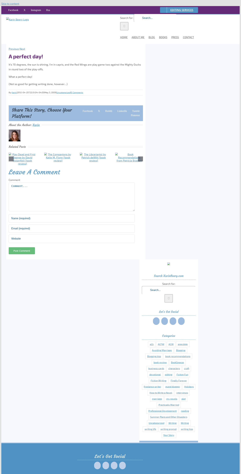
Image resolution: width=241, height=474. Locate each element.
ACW (171, 344)
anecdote (183, 344)
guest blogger (172, 386)
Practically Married (169, 404)
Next (22, 48)
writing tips (187, 429)
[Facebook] (156, 321)
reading (185, 410)
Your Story (168, 435)
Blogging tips (154, 356)
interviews (182, 392)
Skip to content (10, 3)
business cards (156, 368)
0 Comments (77, 92)
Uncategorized (63, 92)
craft (186, 368)
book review (160, 362)
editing (168, 374)
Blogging (180, 350)
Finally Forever (179, 380)
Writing (173, 423)
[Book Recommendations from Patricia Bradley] (129, 160)
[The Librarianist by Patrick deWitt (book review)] (94, 160)
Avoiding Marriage (162, 350)
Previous (14, 48)
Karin (14, 92)
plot (183, 398)
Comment (14, 179)
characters (174, 368)
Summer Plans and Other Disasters (168, 417)
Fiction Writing (158, 380)
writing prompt (169, 429)
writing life (150, 429)
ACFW (161, 344)
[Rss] (181, 321)
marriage (157, 398)
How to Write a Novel (161, 392)
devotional (155, 374)
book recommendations (177, 356)
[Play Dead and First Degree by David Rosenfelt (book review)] (22, 163)
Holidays (189, 386)
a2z (152, 344)
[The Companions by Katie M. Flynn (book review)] (58, 160)
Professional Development (162, 410)
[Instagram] (173, 321)
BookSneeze (177, 362)
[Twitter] (164, 321)
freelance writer (152, 386)
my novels (171, 398)
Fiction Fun (182, 374)
